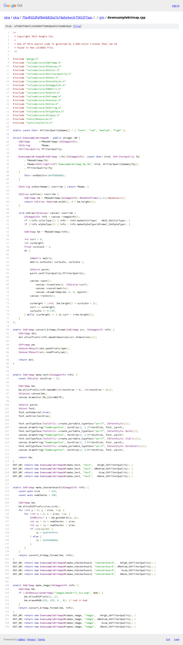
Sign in (175, 5)
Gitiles (21, 639)
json (176, 639)
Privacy (31, 639)
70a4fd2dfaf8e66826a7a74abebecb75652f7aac (57, 17)
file (77, 26)
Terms (41, 639)
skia (7, 17)
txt (168, 639)
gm (101, 17)
